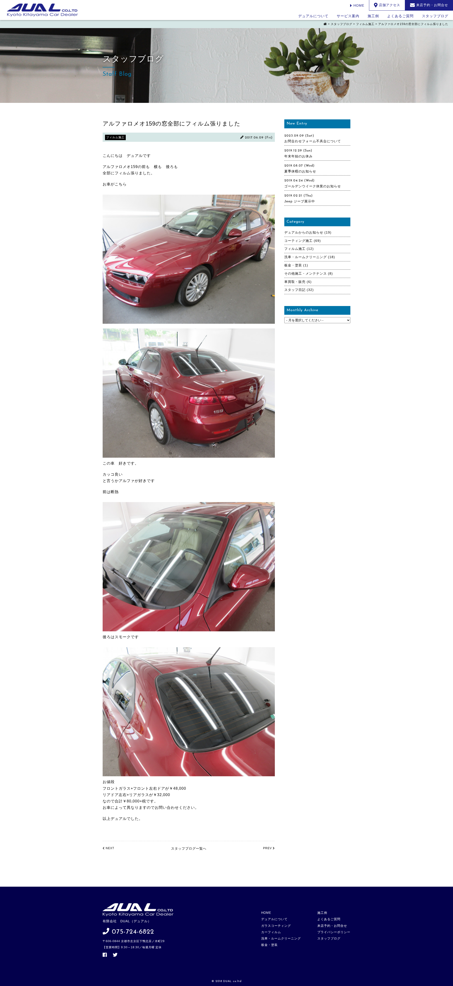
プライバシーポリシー (333, 932)
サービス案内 (348, 16)
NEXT (109, 848)
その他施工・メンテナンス (305, 273)
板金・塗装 (293, 265)
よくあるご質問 (400, 16)
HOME (358, 5)
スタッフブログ (435, 16)
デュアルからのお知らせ (303, 232)
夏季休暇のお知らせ (300, 171)
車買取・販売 (295, 282)
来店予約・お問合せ (332, 925)
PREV (268, 848)
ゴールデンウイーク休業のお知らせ (312, 186)
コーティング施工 (298, 241)
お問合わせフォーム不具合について (312, 141)
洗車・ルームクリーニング (305, 257)
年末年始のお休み (298, 156)
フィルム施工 (295, 249)
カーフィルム (271, 932)
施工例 (373, 16)
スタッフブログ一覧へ (188, 848)
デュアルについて (313, 16)
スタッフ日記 (295, 290)
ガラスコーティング (276, 925)
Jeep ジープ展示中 (299, 201)
